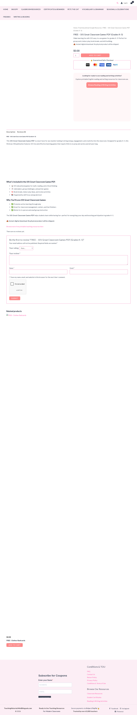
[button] (118, 3)
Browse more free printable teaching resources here (24, 226)
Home (5, 9)
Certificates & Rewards (54, 9)
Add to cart (95, 55)
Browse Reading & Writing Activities (102, 85)
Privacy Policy (92, 680)
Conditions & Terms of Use (96, 683)
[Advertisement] (102, 104)
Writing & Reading (22, 17)
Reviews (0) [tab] (21, 132)
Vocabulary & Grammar (92, 9)
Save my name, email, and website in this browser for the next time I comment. (38, 277)
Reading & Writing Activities (97, 701)
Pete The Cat (73, 9)
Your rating (14, 248)
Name (11, 268)
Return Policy (92, 677)
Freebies (6, 17)
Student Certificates (94, 697)
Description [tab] (10, 132)
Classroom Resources (30, 9)
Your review (14, 253)
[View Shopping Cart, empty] (131, 3)
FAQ (88, 671)
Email (72, 268)
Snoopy (14, 9)
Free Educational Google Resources (90, 28)
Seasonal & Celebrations (118, 9)
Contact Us (91, 674)
